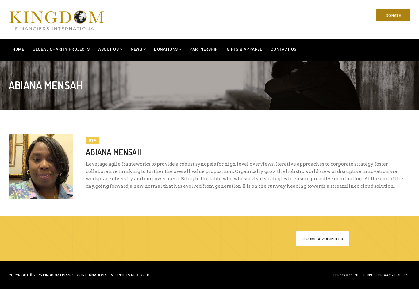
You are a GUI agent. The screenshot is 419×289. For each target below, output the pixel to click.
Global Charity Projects (61, 49)
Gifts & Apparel (244, 49)
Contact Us (284, 49)
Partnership (204, 49)
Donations (166, 49)
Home (18, 49)
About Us (108, 49)
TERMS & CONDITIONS (352, 275)
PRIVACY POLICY (392, 275)
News (136, 49)
